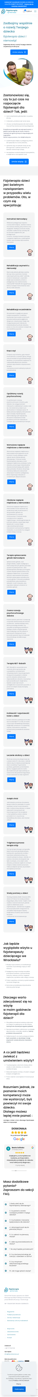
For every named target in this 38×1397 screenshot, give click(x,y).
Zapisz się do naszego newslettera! (22, 5)
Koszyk (9, 1338)
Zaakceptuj (19, 1389)
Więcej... (19, 1384)
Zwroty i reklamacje (13, 1318)
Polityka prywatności (14, 1315)
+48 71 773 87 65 (10, 1348)
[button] (19, 1204)
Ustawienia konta (13, 1332)
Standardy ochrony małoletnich (17, 1321)
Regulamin (10, 1312)
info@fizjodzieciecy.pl (12, 1354)
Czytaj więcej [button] (19, 1165)
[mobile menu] (35, 11)
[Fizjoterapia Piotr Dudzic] (9, 11)
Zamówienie (11, 1335)
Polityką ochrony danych (21, 1380)
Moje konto (10, 1329)
